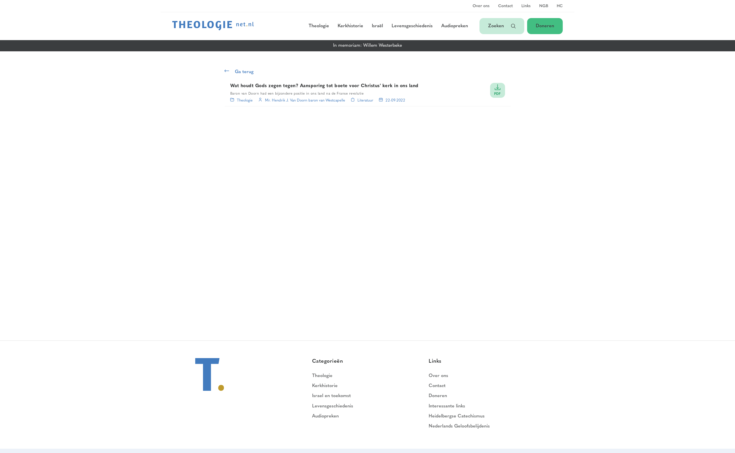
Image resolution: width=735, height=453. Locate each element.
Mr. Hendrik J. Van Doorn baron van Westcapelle (305, 100)
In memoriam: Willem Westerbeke (367, 45)
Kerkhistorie (350, 26)
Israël (377, 26)
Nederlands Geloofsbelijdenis (459, 426)
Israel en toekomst (331, 396)
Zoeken (496, 26)
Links (526, 6)
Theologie (319, 26)
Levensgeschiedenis (412, 26)
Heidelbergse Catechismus (457, 416)
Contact (505, 6)
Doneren (545, 26)
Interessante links (447, 406)
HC (560, 6)
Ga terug (244, 72)
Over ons (481, 6)
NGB (543, 6)
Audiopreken (454, 26)
